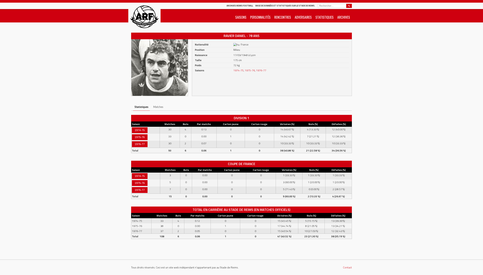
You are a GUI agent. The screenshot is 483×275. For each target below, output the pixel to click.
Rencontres (282, 17)
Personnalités (260, 17)
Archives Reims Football (240, 5)
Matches (158, 107)
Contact (347, 267)
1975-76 (250, 70)
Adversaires (303, 17)
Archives (343, 17)
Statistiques (324, 17)
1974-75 (238, 70)
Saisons (240, 17)
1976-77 (261, 70)
